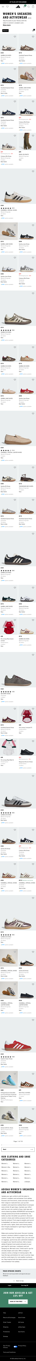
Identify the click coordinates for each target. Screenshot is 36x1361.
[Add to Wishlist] (14, 37)
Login (9, 1285)
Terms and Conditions (9, 1352)
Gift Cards (21, 1322)
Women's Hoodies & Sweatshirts (17, 1178)
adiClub (20, 1313)
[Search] (28, 6)
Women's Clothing (16, 1171)
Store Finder (21, 1317)
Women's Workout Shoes (29, 1171)
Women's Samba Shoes (5, 1171)
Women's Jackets (27, 1164)
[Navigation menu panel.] (3, 6)
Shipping (5, 1327)
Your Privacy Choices (6, 1346)
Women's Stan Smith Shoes (6, 1167)
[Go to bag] (33, 6)
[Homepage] (18, 7)
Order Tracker (7, 1322)
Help (4, 1313)
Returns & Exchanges (9, 1317)
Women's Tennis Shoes (28, 1175)
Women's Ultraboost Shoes (16, 1164)
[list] (15, 30)
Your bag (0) (24, 1285)
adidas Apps (21, 1327)
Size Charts (21, 1331)
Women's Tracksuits (16, 1175)
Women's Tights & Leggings (16, 1182)
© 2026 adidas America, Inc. (18, 1358)
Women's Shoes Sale (16, 1167)
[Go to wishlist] (7, 6)
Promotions (6, 1331)
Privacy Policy (22, 1345)
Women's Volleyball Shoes (27, 1178)
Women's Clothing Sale (28, 1167)
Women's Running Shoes (6, 1178)
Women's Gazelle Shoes (5, 1175)
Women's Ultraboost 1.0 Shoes (6, 1182)
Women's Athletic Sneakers (4, 1164)
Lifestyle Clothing (27, 1182)
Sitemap (5, 1336)
